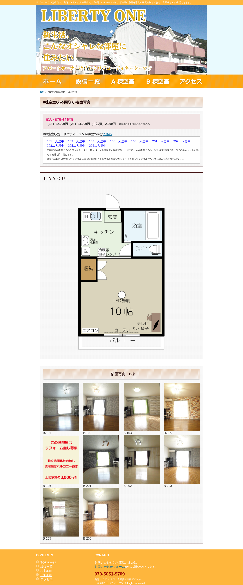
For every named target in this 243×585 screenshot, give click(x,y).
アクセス (46, 579)
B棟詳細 (46, 575)
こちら (107, 134)
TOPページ (48, 562)
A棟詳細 (46, 570)
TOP (42, 92)
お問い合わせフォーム (110, 566)
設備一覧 (46, 566)
